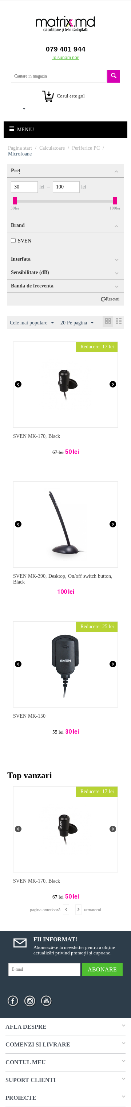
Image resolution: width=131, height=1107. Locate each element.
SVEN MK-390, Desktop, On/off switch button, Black (62, 579)
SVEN (24, 241)
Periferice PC (86, 148)
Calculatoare (52, 148)
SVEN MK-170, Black (36, 436)
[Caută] (113, 76)
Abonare (102, 969)
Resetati (112, 299)
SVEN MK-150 (29, 716)
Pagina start (20, 148)
